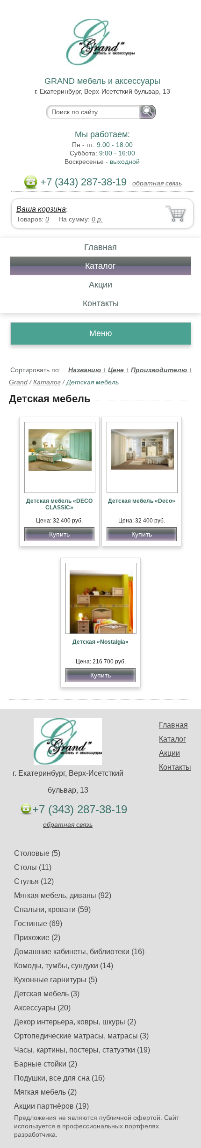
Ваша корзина (41, 209)
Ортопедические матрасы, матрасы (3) (81, 1036)
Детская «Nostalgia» (100, 642)
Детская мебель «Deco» (141, 501)
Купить (59, 534)
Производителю (161, 370)
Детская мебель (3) (46, 994)
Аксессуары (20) (42, 1008)
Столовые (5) (37, 853)
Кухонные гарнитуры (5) (55, 980)
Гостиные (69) (38, 923)
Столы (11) (32, 867)
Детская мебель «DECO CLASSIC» (59, 504)
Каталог (100, 266)
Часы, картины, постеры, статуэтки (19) (82, 1050)
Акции (100, 284)
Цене (118, 370)
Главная (100, 247)
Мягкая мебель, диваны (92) (62, 895)
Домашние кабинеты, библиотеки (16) (79, 952)
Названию (87, 370)
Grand (18, 382)
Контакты (101, 303)
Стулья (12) (34, 881)
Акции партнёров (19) (51, 1106)
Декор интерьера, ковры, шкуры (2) (75, 1022)
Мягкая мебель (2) (45, 1092)
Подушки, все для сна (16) (59, 1078)
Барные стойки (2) (45, 1064)
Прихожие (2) (37, 938)
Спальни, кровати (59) (52, 909)
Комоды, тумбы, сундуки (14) (63, 966)
